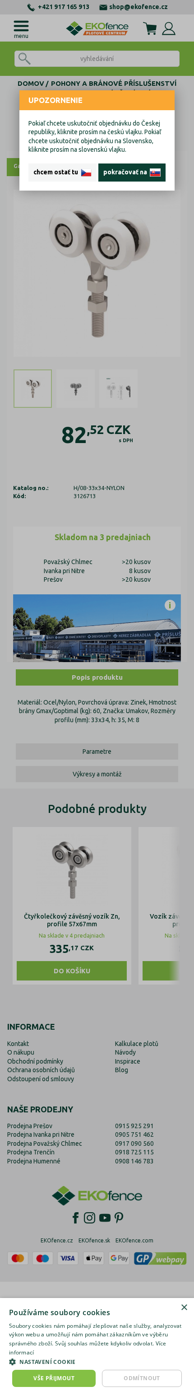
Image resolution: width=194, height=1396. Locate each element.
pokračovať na (126, 172)
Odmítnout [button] (142, 1378)
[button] (97, 1361)
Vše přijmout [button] (53, 1378)
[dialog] (97, 1347)
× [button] (183, 1307)
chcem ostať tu (57, 172)
